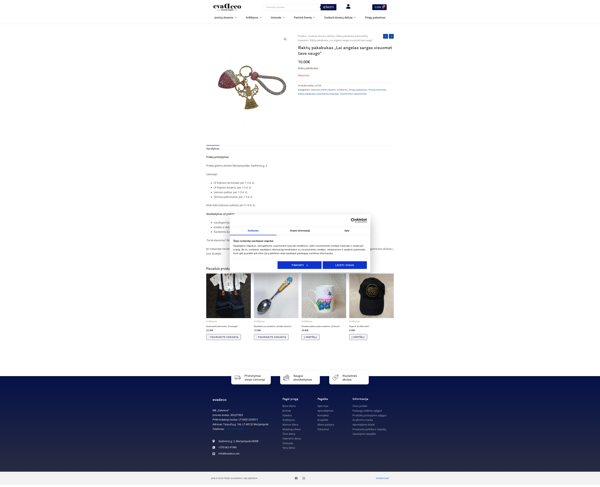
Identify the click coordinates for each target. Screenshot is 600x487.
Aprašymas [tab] (212, 148)
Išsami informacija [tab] (300, 230)
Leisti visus (344, 265)
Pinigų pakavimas (375, 17)
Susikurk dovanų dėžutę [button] (338, 17)
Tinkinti (298, 265)
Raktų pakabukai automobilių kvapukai (318, 93)
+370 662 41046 (234, 429)
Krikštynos (342, 89)
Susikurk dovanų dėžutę (321, 36)
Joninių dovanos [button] (224, 17)
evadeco (219, 399)
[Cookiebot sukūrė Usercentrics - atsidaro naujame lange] (353, 220)
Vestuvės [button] (276, 17)
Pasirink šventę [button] (303, 17)
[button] (285, 39)
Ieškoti (328, 7)
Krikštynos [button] (252, 17)
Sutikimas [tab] (253, 230)
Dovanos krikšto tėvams (323, 89)
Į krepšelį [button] (310, 337)
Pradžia (302, 36)
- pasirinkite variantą (223, 337)
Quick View (228, 315)
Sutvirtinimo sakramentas (353, 93)
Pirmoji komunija (377, 89)
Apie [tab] (346, 230)
